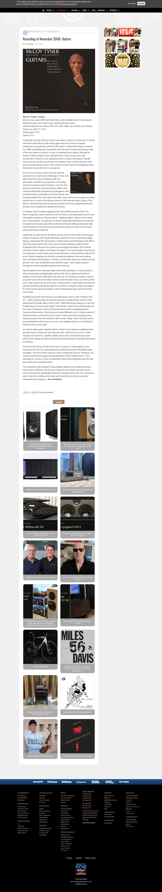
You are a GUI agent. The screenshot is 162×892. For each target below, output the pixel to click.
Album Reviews (65, 800)
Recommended (61, 10)
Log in (25, 392)
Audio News (107, 814)
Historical (107, 807)
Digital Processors (23, 828)
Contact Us (129, 800)
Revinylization (65, 828)
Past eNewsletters (109, 817)
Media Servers (22, 833)
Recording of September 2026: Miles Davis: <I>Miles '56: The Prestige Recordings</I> (77, 669)
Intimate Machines (40, 667)
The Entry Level (65, 846)
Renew (128, 824)
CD (18, 824)
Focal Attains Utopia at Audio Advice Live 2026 (77, 622)
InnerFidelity (43, 835)
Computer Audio (22, 830)
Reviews (49, 10)
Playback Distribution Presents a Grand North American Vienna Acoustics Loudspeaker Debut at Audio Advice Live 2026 (40, 624)
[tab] (59, 402)
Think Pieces (108, 804)
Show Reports (88, 791)
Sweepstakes (108, 823)
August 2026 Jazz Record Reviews (40, 756)
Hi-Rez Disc (21, 826)
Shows (84, 10)
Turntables (42, 796)
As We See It (64, 811)
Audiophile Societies (132, 796)
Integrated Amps (22, 815)
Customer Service (131, 804)
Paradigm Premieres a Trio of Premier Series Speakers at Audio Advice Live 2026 (77, 446)
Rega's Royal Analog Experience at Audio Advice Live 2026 (40, 713)
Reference (107, 798)
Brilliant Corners (65, 815)
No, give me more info (68, 4)
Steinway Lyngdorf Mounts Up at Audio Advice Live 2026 (77, 534)
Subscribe (101, 10)
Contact (79, 858)
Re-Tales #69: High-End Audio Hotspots (40, 577)
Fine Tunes (64, 850)
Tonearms (42, 798)
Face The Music (65, 848)
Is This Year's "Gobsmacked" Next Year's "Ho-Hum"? (77, 578)
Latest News (109, 812)
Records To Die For (66, 798)
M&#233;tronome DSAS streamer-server (40, 490)
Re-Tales (63, 826)
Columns (74, 10)
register (35, 392)
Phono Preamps (22, 817)
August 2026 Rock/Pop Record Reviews (77, 756)
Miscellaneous (43, 822)
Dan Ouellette (28, 44)
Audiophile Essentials (110, 800)
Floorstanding (22, 796)
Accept (141, 3)
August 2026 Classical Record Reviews (77, 712)
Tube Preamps (22, 806)
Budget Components (45, 828)
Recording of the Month (44, 31)
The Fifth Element (66, 839)
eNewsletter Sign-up (132, 798)
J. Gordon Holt (43, 833)
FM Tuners (42, 802)
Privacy (128, 811)
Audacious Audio (44, 830)
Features (63, 802)
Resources (113, 10)
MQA (105, 809)
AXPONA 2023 (87, 796)
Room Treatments (44, 815)
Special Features (109, 796)
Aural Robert (64, 813)
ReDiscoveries (65, 824)
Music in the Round (66, 844)
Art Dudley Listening (67, 837)
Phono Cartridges (44, 800)
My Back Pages (65, 820)
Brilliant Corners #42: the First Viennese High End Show (77, 491)
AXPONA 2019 (87, 800)
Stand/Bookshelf (22, 798)
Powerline (42, 813)
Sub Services (129, 826)
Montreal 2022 (87, 805)
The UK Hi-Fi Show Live (133, 807)
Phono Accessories (45, 811)
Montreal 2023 (87, 803)
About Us (128, 802)
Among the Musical (66, 809)
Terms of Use (130, 813)
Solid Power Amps (23, 813)
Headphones (43, 820)
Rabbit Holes (64, 822)
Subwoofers (21, 800)
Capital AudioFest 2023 (90, 817)
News (93, 10)
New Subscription (131, 820)
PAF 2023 (85, 819)
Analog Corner (65, 835)
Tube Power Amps (23, 809)
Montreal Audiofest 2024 (90, 813)
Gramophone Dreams (67, 817)
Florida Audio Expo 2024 (90, 815)
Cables (41, 809)
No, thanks (132, 3)
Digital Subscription (132, 822)
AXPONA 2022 (87, 798)
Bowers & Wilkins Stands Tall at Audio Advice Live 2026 (40, 534)
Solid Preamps (22, 811)
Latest (58, 402)
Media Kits (129, 809)
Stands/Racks (43, 817)
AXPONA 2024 (87, 794)
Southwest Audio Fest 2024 (91, 811)
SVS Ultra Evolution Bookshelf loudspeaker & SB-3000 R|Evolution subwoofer (40, 446)
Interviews (107, 802)
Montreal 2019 (87, 808)
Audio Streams (65, 841)
